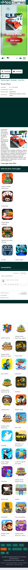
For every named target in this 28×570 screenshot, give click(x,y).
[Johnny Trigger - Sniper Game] (7, 453)
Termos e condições (22, 562)
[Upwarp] (21, 489)
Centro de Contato (18, 564)
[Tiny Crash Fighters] (21, 507)
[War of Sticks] (7, 364)
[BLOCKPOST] (7, 507)
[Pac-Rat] (7, 250)
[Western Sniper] (21, 400)
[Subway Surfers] (7, 400)
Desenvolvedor (9, 564)
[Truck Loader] (21, 346)
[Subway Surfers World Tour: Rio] (7, 382)
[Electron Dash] (21, 250)
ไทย (7, 553)
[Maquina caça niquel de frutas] (7, 232)
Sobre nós (3, 562)
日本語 (2, 553)
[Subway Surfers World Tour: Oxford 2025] (21, 328)
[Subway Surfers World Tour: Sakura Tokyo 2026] (21, 525)
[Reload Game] (17, 58)
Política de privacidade (12, 562)
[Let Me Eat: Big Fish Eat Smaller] (21, 453)
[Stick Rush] (7, 471)
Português (3, 549)
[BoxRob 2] (21, 382)
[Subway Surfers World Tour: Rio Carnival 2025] (21, 471)
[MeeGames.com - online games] (14, 2)
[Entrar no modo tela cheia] (24, 58)
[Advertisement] (14, 112)
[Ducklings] (7, 435)
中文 (9, 549)
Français (15, 545)
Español (9, 545)
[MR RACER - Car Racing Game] (21, 435)
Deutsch (21, 545)
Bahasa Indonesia (17, 549)
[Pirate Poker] (7, 196)
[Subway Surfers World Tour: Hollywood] (7, 417)
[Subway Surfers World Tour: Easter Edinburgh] (7, 346)
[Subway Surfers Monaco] (7, 525)
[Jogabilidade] (20, 58)
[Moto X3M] (21, 417)
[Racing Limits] (7, 489)
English (3, 545)
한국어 (25, 549)
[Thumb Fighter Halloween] (7, 214)
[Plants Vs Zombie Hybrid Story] (7, 178)
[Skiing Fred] (21, 364)
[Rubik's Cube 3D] (7, 328)
